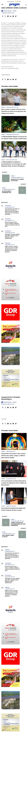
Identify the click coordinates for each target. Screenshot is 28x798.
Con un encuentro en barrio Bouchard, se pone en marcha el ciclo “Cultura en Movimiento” (13, 483)
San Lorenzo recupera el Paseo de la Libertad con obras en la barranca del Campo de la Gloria (13, 111)
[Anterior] (6, 178)
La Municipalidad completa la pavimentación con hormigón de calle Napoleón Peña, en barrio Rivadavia (13, 164)
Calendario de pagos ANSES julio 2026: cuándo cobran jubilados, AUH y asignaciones (12, 236)
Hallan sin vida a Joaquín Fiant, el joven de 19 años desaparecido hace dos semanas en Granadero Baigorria (11, 249)
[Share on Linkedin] (10, 16)
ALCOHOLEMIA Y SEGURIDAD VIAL (7, 191)
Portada (7, 549)
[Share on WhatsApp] (8, 16)
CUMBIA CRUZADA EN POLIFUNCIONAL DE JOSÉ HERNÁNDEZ (18, 524)
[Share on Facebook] (2, 16)
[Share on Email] (13, 16)
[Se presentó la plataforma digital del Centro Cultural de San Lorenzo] (14, 496)
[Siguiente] (22, 190)
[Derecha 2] (10, 333)
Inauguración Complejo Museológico (17, 179)
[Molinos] (10, 355)
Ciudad (14, 10)
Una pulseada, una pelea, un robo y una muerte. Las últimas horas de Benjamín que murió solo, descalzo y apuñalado (12, 211)
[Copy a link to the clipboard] (15, 16)
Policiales (7, 243)
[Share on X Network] (5, 16)
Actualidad (8, 205)
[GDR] (10, 312)
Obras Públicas (6, 74)
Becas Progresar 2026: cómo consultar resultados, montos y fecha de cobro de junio (12, 224)
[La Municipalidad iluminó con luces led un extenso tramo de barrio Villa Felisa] (14, 124)
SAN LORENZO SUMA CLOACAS (8, 536)
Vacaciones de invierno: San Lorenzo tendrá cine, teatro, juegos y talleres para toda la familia (13, 455)
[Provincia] (10, 264)
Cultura (4, 419)
